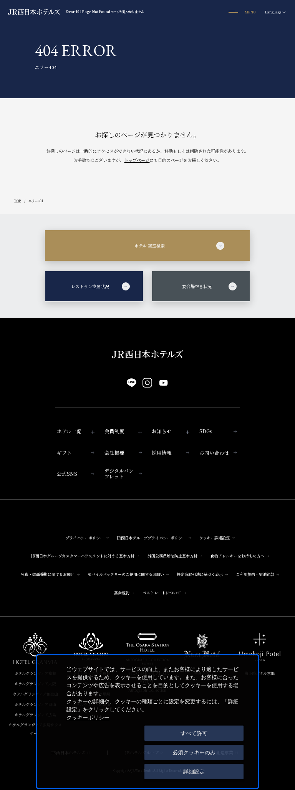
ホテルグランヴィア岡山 (35, 704)
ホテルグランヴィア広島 (35, 714)
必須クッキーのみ (193, 752)
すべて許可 (194, 733)
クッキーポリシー (87, 717)
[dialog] (147, 721)
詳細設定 (194, 772)
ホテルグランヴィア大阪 (35, 683)
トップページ (136, 160)
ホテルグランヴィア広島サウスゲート (35, 729)
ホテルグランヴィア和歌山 (35, 694)
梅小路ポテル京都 (259, 673)
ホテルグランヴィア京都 (35, 673)
